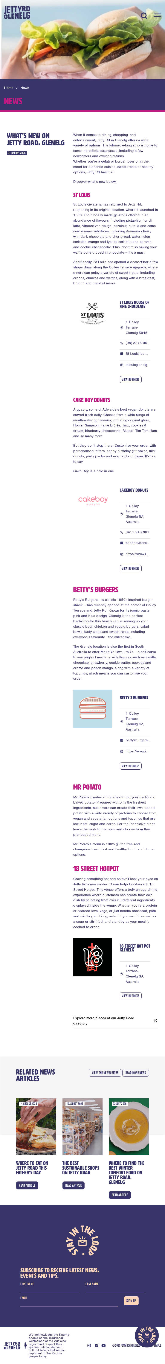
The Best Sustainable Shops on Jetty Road (80, 1168)
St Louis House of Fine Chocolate (135, 304)
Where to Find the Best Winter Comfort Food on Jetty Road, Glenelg (127, 1173)
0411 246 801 (137, 532)
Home (8, 87)
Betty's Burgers (134, 698)
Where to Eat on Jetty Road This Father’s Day (32, 1168)
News (24, 87)
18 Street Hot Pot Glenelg (135, 948)
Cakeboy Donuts (134, 490)
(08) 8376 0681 (138, 343)
